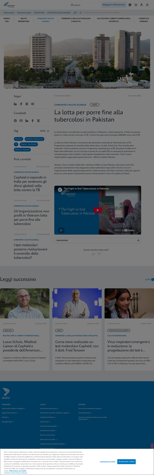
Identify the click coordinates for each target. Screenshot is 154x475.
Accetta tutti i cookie (126, 461)
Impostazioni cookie (107, 461)
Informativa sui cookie (17, 471)
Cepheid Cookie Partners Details (15, 473)
